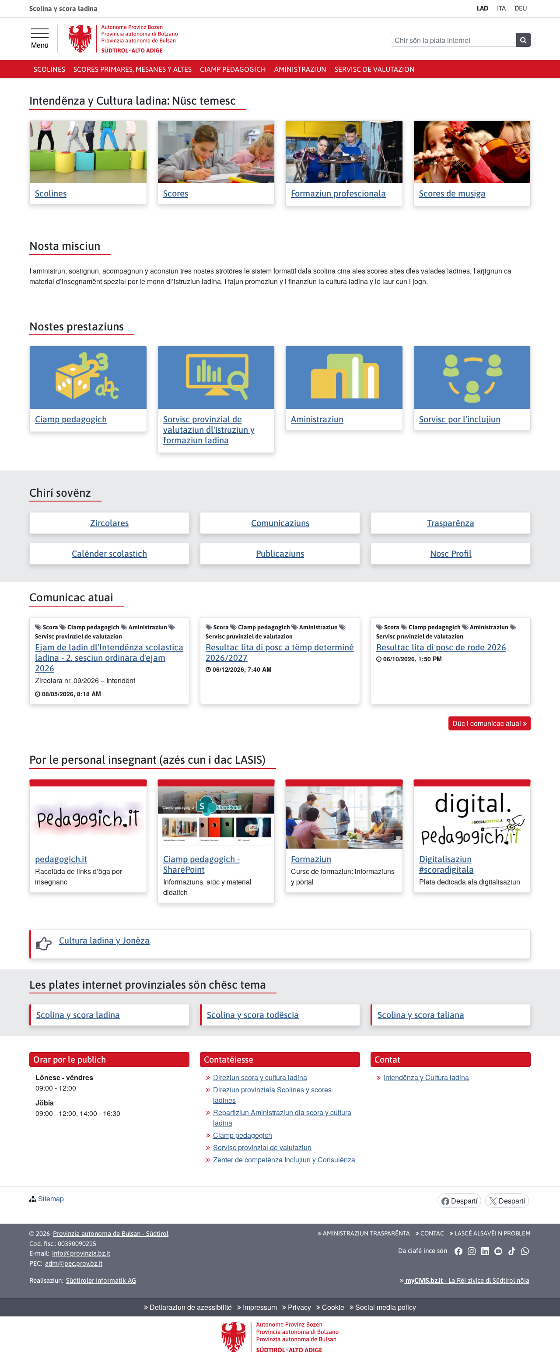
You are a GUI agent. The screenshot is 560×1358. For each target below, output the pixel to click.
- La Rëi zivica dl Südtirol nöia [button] (466, 1280)
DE (520, 8)
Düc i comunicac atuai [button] (487, 723)
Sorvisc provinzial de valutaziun (262, 1147)
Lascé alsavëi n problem (492, 1233)
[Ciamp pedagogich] (88, 377)
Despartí (463, 1201)
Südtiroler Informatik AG (101, 1280)
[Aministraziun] (344, 377)
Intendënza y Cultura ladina (426, 1077)
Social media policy (385, 1307)
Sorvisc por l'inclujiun (459, 419)
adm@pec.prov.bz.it (73, 1263)
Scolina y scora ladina (78, 1015)
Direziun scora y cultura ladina (260, 1077)
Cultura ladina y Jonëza (104, 940)
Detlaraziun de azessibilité (190, 1307)
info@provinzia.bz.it (81, 1253)
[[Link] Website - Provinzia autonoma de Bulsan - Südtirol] (123, 39)
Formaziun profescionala (338, 193)
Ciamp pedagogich (233, 69)
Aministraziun (300, 69)
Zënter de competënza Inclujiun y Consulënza (284, 1159)
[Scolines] (88, 151)
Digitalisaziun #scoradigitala (446, 864)
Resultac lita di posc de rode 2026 (441, 647)
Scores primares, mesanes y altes (133, 69)
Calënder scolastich (109, 553)
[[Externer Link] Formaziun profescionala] (344, 151)
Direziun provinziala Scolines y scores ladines (272, 1094)
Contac (431, 1233)
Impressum (259, 1307)
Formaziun (311, 859)
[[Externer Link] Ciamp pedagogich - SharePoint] (216, 816)
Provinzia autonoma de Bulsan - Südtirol (110, 1233)
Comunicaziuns (280, 523)
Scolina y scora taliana (421, 1015)
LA (482, 8)
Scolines (49, 69)
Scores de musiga (452, 193)
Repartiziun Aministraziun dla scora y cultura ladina (282, 1117)
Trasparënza (450, 523)
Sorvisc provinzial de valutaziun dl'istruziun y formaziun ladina (209, 429)
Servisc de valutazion (375, 69)
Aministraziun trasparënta (366, 1233)
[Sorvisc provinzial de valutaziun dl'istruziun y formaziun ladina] (216, 377)
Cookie (332, 1307)
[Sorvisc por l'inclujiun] (472, 377)
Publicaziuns (280, 553)
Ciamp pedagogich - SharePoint (201, 864)
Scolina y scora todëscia (253, 1015)
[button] (458, 1251)
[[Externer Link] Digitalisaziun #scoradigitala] (472, 816)
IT (501, 8)
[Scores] (216, 151)
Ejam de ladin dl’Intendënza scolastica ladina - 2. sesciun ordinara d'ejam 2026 (109, 657)
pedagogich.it (61, 859)
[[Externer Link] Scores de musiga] (472, 151)
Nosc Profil (451, 553)
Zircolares (109, 523)
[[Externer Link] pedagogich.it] (88, 816)
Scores (175, 193)
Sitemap (51, 1198)
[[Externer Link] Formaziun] (344, 816)
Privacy (298, 1307)
